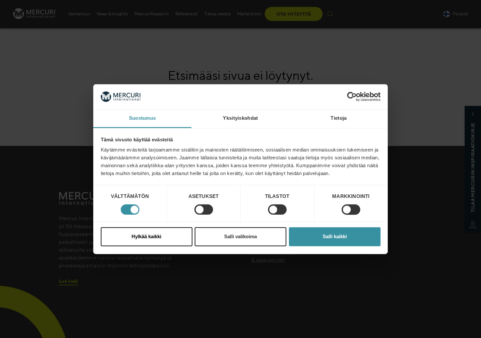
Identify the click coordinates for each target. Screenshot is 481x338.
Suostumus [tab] (142, 118)
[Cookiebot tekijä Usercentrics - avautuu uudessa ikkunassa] (352, 96)
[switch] (203, 209)
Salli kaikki (335, 237)
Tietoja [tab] (338, 118)
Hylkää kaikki (146, 237)
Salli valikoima (240, 237)
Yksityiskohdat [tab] (240, 118)
